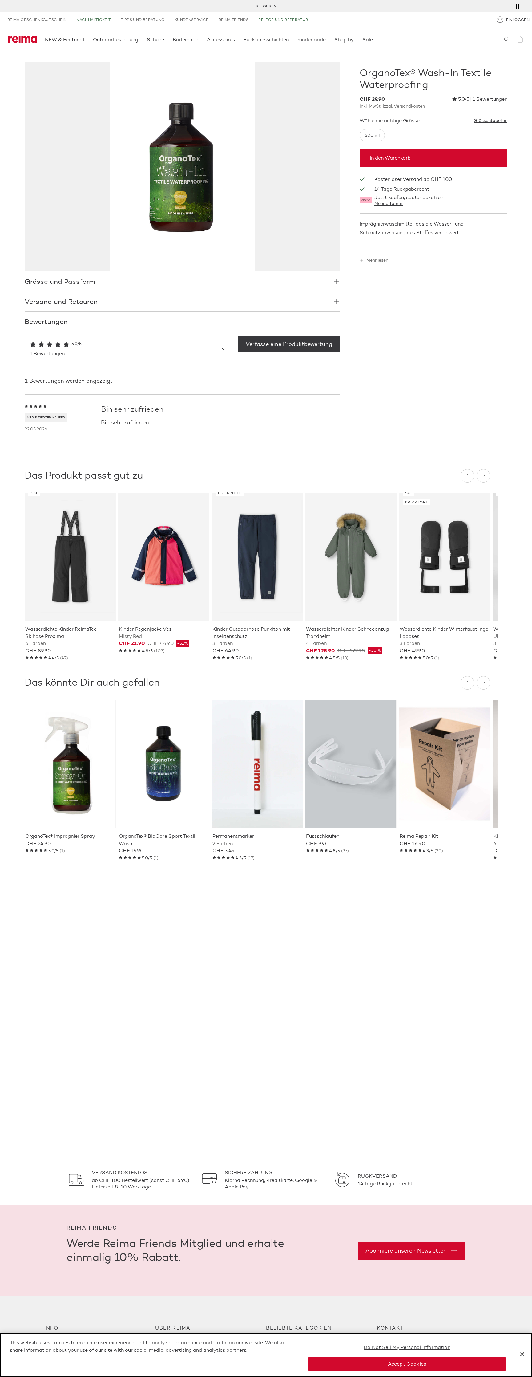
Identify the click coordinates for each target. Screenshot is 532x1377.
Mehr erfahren (388, 203)
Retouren (266, 6)
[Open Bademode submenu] (200, 39)
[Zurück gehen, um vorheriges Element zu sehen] (467, 476)
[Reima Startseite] (22, 39)
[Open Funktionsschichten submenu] (290, 39)
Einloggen (518, 19)
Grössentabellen (490, 120)
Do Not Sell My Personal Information (407, 1347)
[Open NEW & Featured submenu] (86, 39)
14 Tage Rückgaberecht (401, 189)
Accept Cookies (407, 1364)
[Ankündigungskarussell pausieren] (517, 6)
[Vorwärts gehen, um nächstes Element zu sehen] (483, 476)
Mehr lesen (377, 260)
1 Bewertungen (490, 99)
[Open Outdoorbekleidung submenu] (140, 39)
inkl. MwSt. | (392, 106)
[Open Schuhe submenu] (166, 39)
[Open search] (507, 39)
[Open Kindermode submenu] (327, 39)
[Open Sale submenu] (375, 39)
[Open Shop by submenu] (355, 39)
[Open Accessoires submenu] (237, 39)
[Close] (522, 1354)
